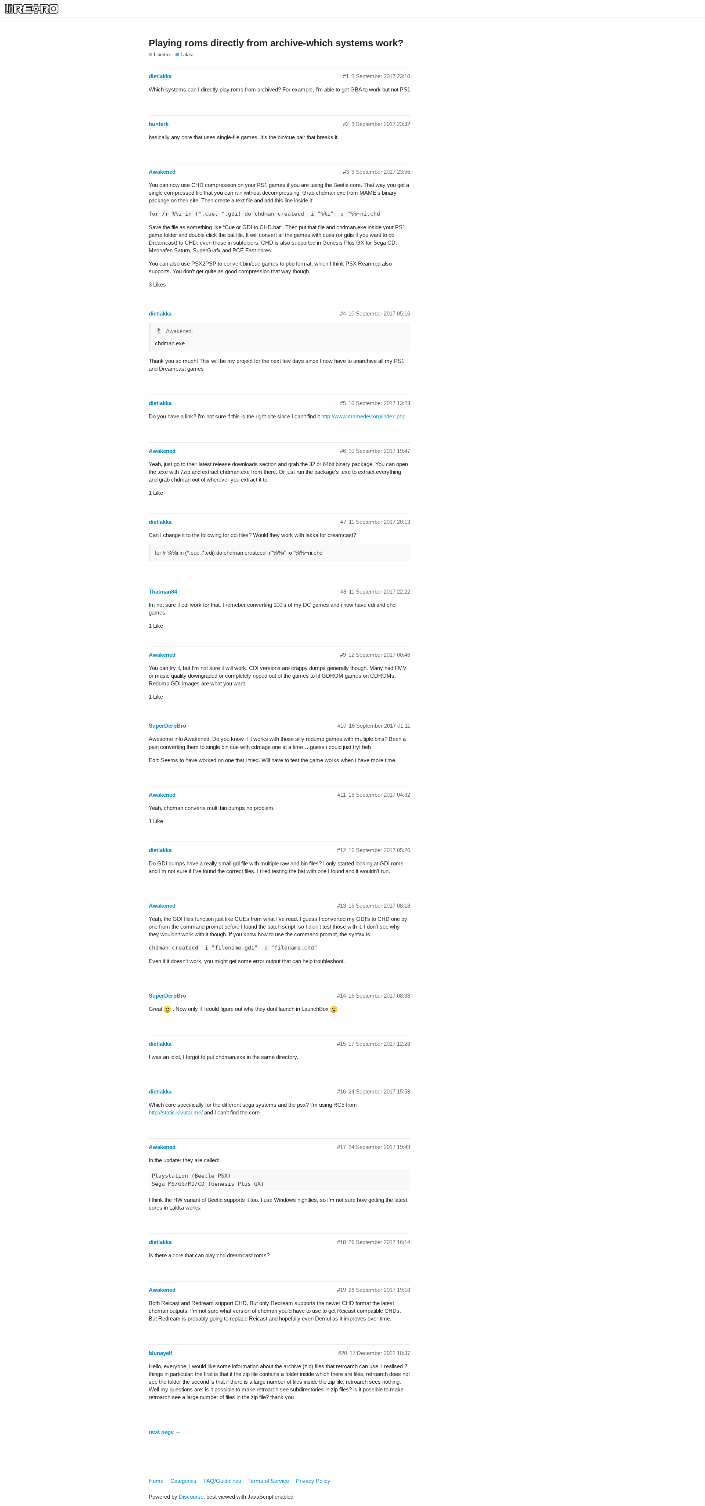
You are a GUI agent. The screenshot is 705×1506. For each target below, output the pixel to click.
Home (156, 1481)
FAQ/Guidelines (222, 1481)
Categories (183, 1481)
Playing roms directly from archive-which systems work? (276, 42)
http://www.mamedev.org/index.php (363, 416)
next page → (165, 1431)
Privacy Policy (313, 1481)
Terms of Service (268, 1481)
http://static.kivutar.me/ (176, 1112)
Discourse (191, 1497)
